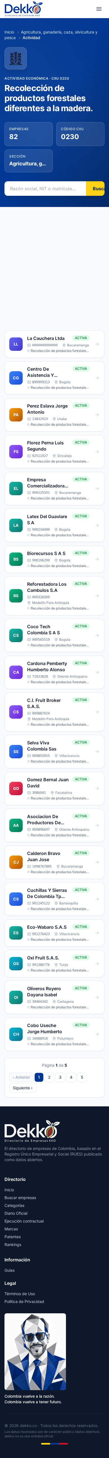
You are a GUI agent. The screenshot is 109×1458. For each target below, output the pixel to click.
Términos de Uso (19, 1293)
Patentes (12, 1236)
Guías (9, 1270)
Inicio (9, 32)
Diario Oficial (15, 1213)
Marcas (11, 1228)
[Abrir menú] (99, 9)
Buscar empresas (20, 1197)
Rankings (12, 1244)
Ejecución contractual (24, 1221)
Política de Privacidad (24, 1301)
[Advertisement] (54, 264)
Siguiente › (22, 1087)
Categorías (14, 1205)
